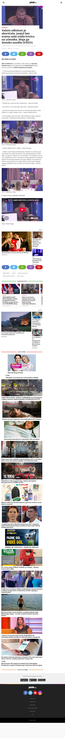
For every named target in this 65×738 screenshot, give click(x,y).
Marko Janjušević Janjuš (8, 276)
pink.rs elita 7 (20, 276)
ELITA (13, 273)
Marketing (32, 701)
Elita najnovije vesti (23, 273)
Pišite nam (32, 711)
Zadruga (4, 27)
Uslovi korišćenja (32, 708)
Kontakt (32, 698)
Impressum (32, 705)
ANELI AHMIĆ (6, 273)
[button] (3, 291)
